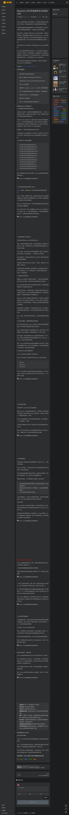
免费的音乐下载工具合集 (62, 71)
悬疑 (64, 108)
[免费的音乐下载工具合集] (55, 72)
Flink (55, 104)
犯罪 (64, 110)
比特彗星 (61, 121)
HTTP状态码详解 (62, 76)
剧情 (55, 108)
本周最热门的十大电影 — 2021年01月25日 (62, 65)
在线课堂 (64, 102)
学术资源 (56, 102)
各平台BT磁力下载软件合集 (63, 89)
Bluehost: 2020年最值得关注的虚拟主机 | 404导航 (33, 767)
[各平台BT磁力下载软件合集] (55, 90)
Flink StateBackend (58, 106)
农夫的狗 (34, 16)
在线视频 (56, 119)
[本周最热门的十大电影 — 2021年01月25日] (55, 66)
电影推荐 (21, 2)
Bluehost (21, 759)
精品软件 (27, 2)
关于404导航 (51, 2)
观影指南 (64, 115)
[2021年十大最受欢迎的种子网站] (55, 84)
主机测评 (45, 2)
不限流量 (25, 759)
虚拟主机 (34, 759)
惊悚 (55, 117)
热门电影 (64, 113)
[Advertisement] (60, 38)
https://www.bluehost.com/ (29, 66)
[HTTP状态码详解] (55, 78)
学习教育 (56, 100)
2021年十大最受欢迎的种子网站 (63, 82)
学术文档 (64, 119)
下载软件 (56, 110)
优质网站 (33, 2)
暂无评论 (20, 780)
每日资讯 (39, 2)
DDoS (55, 121)
